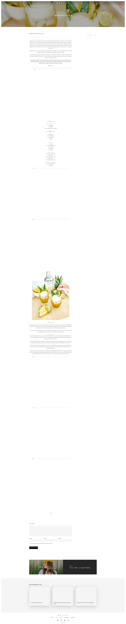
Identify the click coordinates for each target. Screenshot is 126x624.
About (56, 617)
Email (45, 538)
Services (52, 617)
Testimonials (66, 617)
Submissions (73, 617)
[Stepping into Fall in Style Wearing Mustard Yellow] (46, 567)
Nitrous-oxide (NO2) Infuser (51, 163)
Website (59, 538)
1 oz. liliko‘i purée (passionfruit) (50, 145)
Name (30, 538)
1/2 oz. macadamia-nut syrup (51, 131)
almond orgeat (51, 134)
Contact (61, 617)
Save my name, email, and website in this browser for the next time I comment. (41, 543)
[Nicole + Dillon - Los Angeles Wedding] (80, 567)
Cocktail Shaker (50, 165)
